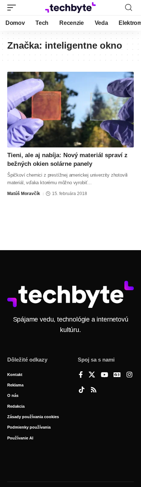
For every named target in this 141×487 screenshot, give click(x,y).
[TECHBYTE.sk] (70, 7)
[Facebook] (81, 375)
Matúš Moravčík (23, 193)
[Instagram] (129, 375)
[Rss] (93, 390)
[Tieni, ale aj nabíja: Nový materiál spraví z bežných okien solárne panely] (70, 109)
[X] (91, 375)
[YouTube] (104, 375)
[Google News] (117, 375)
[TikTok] (82, 390)
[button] (13, 7)
